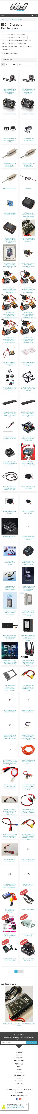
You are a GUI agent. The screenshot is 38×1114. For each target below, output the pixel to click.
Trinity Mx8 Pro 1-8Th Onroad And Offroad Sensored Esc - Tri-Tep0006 (28, 662)
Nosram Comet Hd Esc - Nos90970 (9, 537)
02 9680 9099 (19, 1092)
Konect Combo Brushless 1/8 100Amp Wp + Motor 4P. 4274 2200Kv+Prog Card (10, 339)
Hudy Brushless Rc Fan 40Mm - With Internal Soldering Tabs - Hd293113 (28, 90)
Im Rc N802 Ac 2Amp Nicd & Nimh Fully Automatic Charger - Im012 (28, 239)
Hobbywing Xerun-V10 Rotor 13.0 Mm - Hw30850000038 (10, 165)
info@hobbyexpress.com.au (19, 1095)
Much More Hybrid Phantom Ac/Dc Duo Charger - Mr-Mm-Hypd (28, 463)
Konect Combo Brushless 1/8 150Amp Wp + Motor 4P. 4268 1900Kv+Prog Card (28, 339)
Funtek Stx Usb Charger (28, 909)
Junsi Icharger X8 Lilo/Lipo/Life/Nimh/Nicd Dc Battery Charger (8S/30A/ (9, 240)
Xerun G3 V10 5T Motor (9, 114)
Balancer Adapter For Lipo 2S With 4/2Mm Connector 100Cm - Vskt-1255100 (28, 737)
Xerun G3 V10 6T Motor (28, 114)
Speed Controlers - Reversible (14, 37)
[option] (19, 1008)
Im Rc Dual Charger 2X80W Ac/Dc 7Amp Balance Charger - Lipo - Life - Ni (10, 264)
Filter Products (7, 59)
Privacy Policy (19, 1081)
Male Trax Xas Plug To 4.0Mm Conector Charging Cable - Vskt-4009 (28, 786)
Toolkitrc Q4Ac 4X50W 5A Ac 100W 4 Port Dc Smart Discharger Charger (28, 612)
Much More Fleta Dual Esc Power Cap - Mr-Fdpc (9, 437)
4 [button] (23, 1032)
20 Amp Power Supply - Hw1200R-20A (28, 934)
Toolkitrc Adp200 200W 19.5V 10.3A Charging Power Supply (9, 637)
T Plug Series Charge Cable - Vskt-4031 (9, 860)
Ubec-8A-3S (28, 188)
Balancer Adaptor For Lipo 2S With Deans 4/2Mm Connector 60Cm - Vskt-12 (10, 761)
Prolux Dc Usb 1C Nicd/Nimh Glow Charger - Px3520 (10, 587)
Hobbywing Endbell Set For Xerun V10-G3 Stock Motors (9, 140)
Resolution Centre (19, 1060)
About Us (19, 1066)
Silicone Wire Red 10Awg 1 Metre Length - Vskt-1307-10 (28, 761)
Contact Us (19, 1072)
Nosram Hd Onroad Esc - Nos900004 (10, 512)
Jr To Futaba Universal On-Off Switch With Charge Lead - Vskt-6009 (9, 886)
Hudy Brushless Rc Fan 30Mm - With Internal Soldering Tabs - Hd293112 (9, 90)
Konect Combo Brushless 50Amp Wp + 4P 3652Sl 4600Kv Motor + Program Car (10, 289)
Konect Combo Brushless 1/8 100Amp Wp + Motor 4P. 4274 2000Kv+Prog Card (28, 314)
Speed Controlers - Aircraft (13, 34)
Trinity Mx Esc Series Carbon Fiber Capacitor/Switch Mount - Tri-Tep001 (9, 687)
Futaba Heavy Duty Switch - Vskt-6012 (28, 885)
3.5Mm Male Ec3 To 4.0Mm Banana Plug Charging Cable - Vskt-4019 (10, 836)
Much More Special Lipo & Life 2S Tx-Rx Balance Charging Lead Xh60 (9, 488)
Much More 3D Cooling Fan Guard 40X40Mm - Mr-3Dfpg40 (28, 389)
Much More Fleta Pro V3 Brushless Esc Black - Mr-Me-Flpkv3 (10, 463)
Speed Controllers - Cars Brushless (16, 40)
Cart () (35, 16)
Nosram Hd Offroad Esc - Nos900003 (28, 487)
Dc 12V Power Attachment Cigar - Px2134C (9, 563)
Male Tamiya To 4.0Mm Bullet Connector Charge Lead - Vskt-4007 (9, 786)
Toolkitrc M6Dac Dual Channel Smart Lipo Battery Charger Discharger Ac (28, 587)
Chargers (6, 49)
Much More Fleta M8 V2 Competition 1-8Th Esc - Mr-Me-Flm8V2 (28, 438)
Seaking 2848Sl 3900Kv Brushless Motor (10, 214)
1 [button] (15, 1032)
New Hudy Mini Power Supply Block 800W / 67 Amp (9, 935)
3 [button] (20, 1032)
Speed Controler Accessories (13, 43)
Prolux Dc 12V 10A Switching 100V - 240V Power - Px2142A (28, 563)
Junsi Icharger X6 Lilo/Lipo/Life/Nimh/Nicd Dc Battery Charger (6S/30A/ (28, 215)
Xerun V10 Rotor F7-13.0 (9, 188)
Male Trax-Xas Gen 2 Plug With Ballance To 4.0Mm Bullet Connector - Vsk (9, 811)
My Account (19, 1055)
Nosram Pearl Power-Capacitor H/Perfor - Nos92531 (28, 538)
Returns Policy (19, 1083)
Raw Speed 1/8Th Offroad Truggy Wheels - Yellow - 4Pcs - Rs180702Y (15, 1106)
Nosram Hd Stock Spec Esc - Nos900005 (28, 512)
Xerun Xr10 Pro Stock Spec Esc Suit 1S (28, 959)
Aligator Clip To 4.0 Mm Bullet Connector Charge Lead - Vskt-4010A (28, 811)
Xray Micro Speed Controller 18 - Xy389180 (9, 910)
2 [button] (18, 1032)
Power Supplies (25, 46)
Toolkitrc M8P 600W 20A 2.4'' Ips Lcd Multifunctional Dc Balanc (28, 637)
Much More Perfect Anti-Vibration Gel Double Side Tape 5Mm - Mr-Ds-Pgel (28, 413)
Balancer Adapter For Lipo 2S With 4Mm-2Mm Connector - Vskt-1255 (9, 737)
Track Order (19, 1057)
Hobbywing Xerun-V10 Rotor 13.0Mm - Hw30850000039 (28, 165)
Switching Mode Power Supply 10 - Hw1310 (9, 959)
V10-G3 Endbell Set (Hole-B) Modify (28, 139)
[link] (17, 1099)
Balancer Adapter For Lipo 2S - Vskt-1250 (10, 711)
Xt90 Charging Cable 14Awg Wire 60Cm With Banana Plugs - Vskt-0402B (28, 687)
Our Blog (19, 1069)
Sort (14, 64)
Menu (4, 16)
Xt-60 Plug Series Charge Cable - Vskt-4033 (28, 860)
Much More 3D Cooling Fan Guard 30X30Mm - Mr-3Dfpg (10, 389)
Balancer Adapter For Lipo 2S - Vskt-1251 (28, 711)
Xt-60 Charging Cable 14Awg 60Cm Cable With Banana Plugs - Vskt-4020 (28, 836)
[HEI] (19, 7)
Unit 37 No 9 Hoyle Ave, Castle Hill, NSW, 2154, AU (20, 1090)
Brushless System (9, 46)
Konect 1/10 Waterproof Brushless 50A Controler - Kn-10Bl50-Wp (28, 264)
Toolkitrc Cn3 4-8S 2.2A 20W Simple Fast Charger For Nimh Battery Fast (10, 662)
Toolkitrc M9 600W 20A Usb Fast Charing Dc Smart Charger (9, 612)
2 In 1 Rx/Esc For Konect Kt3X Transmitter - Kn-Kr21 (9, 364)
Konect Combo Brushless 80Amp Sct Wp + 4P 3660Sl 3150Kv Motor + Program (28, 289)
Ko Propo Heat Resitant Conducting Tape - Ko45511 (28, 364)
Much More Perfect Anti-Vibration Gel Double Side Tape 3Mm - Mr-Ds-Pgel (10, 413)
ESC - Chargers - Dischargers (14, 19)
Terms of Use (19, 1078)
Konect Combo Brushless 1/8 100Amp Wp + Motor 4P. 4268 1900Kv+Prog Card (10, 314)
